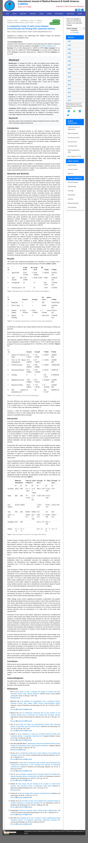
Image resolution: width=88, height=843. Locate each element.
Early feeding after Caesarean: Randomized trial (36, 793)
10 (8, 346)
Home (7, 13)
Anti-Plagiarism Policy (74, 156)
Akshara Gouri (48, 31)
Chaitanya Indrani (22, 31)
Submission (33, 13)
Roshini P (30, 31)
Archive (15, 13)
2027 (69, 41)
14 (55, 638)
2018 (69, 77)
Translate (76, 32)
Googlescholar (15, 698)
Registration (23, 13)
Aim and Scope (72, 142)
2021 (69, 65)
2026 (69, 45)
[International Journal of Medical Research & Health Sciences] (9, 5)
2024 (69, 53)
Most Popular (58, 13)
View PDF (56, 21)
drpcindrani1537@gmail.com (47, 46)
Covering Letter (72, 146)
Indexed (28, 709)
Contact (41, 13)
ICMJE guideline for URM (74, 151)
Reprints (80, 13)
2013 (69, 96)
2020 (69, 69)
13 (38, 467)
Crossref (13, 709)
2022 (69, 61)
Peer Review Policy (74, 137)
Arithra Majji (37, 31)
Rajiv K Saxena (11, 31)
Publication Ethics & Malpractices (74, 128)
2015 (69, 88)
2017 (69, 81)
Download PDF (55, 23)
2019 (69, 73)
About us (70, 173)
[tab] (75, 41)
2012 (69, 100)
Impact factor (70, 13)
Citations (49, 13)
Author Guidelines (73, 133)
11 (39, 407)
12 (22, 434)
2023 (69, 57)
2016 (69, 85)
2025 (69, 49)
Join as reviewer (73, 169)
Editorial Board (72, 165)
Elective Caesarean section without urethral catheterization (38, 810)
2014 (69, 92)
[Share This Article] (69, 111)
